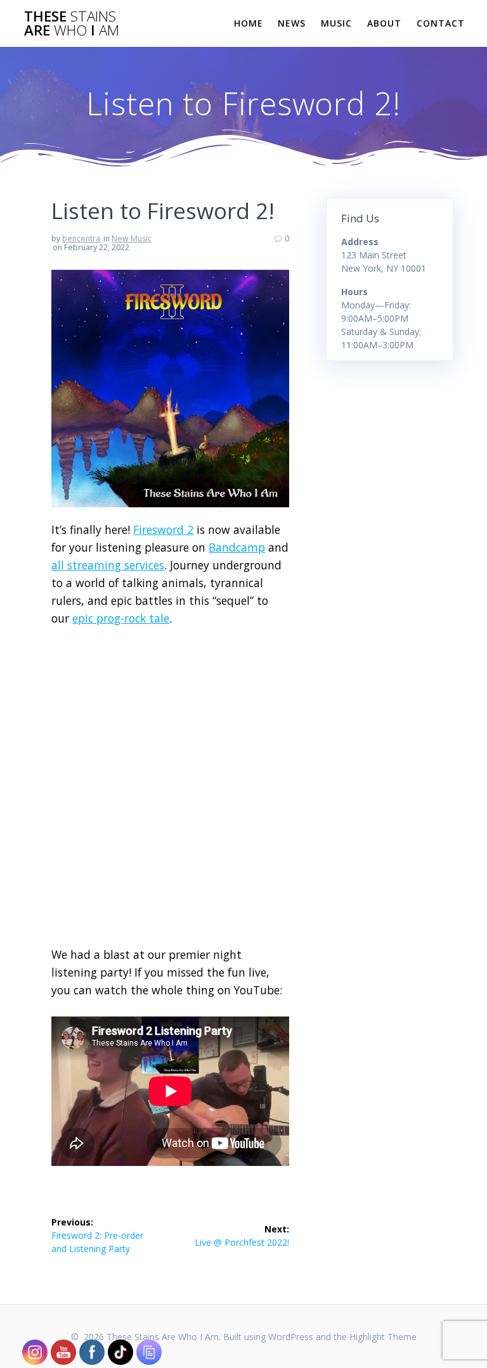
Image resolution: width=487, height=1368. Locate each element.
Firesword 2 (163, 529)
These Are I (71, 24)
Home (248, 23)
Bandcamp (237, 547)
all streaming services (107, 565)
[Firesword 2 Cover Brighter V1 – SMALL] (170, 514)
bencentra (81, 238)
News (292, 23)
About (384, 23)
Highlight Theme (383, 1337)
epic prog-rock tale (120, 618)
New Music (132, 238)
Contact (441, 23)
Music (336, 23)
